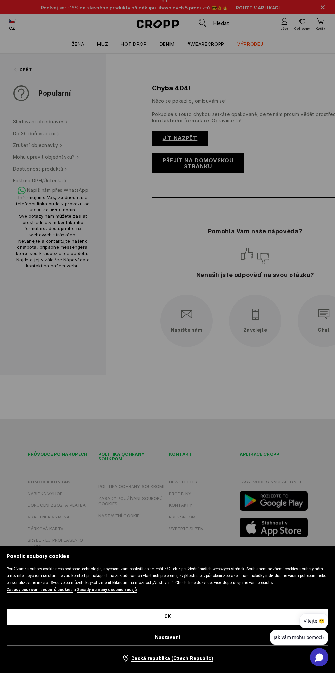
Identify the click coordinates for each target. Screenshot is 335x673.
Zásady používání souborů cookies (40, 589)
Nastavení (167, 637)
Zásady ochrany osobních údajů (107, 589)
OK (167, 616)
